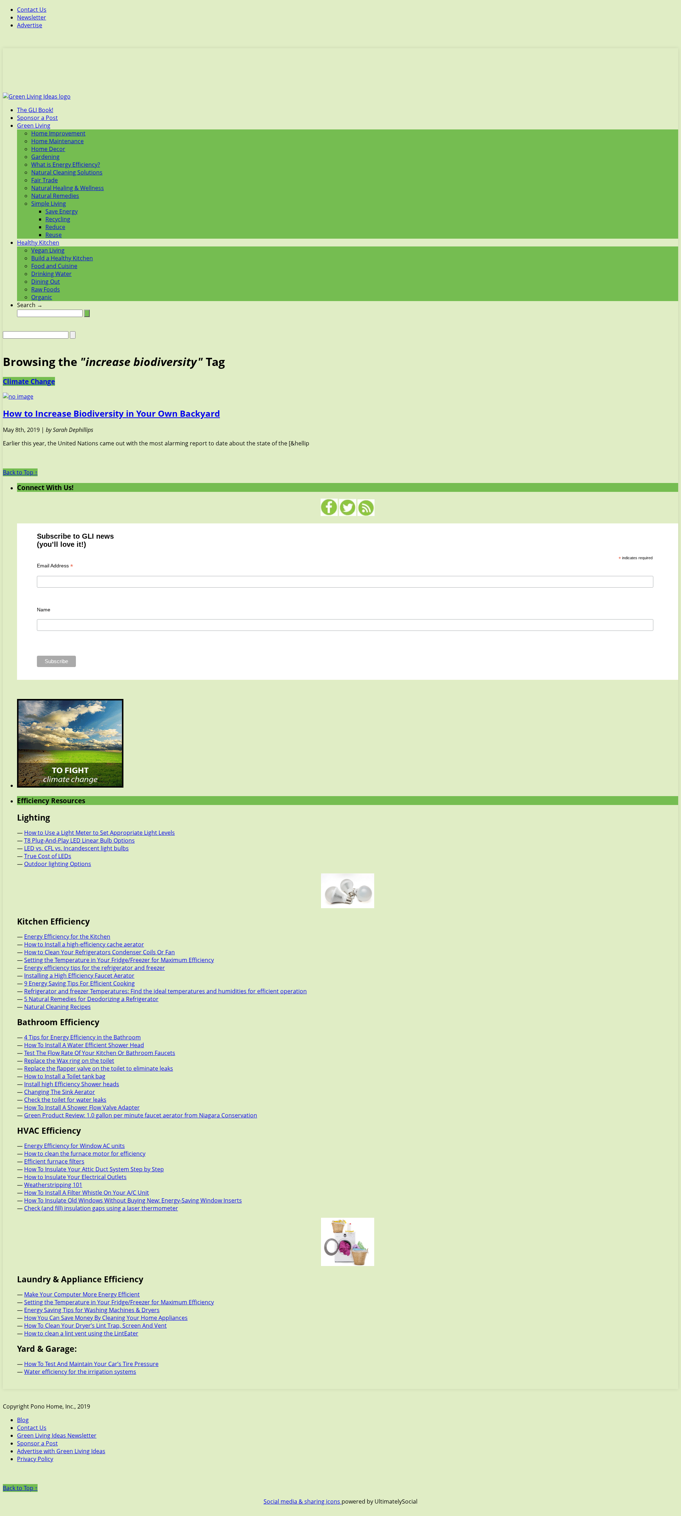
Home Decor (48, 149)
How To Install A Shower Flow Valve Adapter (82, 1107)
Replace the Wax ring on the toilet (69, 1061)
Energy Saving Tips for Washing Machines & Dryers (92, 1310)
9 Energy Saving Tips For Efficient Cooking (79, 983)
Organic (41, 297)
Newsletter (31, 17)
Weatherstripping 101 (53, 1185)
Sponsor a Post (37, 118)
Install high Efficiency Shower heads (71, 1084)
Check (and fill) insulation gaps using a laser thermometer (101, 1208)
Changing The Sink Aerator (59, 1092)
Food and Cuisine (54, 266)
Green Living (33, 125)
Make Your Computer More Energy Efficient (82, 1294)
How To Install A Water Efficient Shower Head (84, 1045)
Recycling (57, 219)
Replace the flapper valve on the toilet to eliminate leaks (98, 1068)
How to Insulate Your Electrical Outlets (75, 1177)
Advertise (29, 25)
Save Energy (61, 211)
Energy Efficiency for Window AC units (74, 1146)
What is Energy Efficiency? (65, 164)
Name (43, 609)
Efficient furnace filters (54, 1161)
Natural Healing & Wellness (67, 188)
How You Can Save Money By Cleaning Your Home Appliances (106, 1318)
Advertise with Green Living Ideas (61, 1451)
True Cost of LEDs (47, 856)
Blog (23, 1420)
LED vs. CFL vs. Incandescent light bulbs (76, 848)
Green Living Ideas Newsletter (56, 1435)
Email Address (55, 565)
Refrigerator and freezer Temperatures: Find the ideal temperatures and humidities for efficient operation (165, 991)
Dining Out (45, 281)
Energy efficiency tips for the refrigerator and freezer (94, 968)
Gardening (45, 157)
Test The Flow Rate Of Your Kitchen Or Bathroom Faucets (99, 1053)
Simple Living (48, 203)
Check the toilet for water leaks (65, 1100)
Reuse (53, 235)
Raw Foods (45, 289)
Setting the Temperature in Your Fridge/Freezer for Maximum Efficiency (119, 960)
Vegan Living (48, 250)
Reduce (55, 227)
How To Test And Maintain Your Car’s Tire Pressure (91, 1364)
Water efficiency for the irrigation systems (80, 1372)
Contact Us (31, 9)
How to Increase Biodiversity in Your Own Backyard (111, 413)
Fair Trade (44, 180)
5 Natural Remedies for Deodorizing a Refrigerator (91, 999)
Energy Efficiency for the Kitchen (67, 936)
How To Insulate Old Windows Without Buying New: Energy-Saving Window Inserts (133, 1200)
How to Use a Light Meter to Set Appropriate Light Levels (99, 833)
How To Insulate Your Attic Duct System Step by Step (94, 1169)
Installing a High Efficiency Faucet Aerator (79, 975)
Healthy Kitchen (38, 242)
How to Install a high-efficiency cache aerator (84, 944)
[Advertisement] (340, 74)
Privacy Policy (35, 1459)
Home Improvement (58, 133)
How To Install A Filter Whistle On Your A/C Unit (86, 1192)
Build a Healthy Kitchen (62, 258)
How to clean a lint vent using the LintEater (81, 1333)
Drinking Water (51, 274)
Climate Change (29, 381)
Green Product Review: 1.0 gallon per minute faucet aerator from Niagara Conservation (140, 1115)
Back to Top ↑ (20, 472)
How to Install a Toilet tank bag (64, 1076)
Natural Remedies (55, 196)
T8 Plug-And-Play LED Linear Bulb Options (79, 840)
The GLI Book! (35, 110)
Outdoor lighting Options (57, 864)
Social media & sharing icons (303, 1501)
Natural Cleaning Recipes (57, 1007)
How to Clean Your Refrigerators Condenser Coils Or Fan (99, 952)
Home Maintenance (57, 141)
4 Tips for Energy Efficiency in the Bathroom (82, 1037)
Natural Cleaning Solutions (67, 172)
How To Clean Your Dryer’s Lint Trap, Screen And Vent (95, 1325)
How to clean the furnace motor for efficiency (84, 1153)
